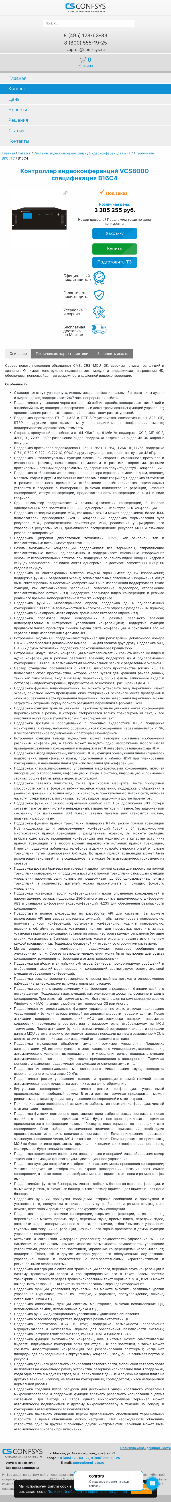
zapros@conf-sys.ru (86, 49)
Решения (18, 120)
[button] (65, 193)
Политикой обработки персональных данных (87, 1491)
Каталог (17, 88)
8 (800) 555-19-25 (85, 43)
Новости (17, 109)
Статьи (16, 130)
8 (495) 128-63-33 (85, 35)
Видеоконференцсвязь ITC (111, 153)
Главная (17, 78)
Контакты (18, 141)
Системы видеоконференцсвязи (60, 153)
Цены (14, 99)
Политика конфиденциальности (145, 1448)
